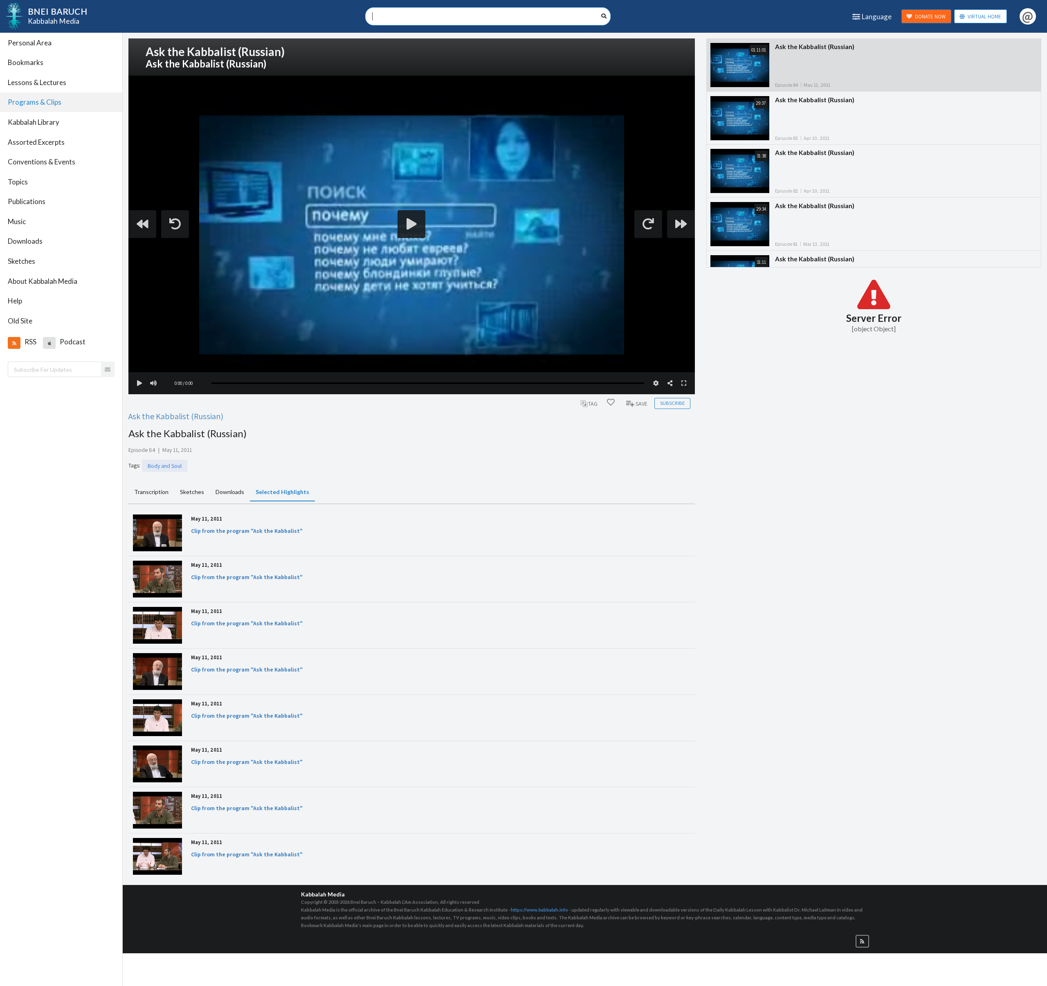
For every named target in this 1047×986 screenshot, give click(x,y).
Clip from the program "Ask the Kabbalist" (247, 531)
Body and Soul (165, 465)
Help (15, 300)
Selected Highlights (282, 491)
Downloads (25, 241)
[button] (14, 342)
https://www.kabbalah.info (539, 909)
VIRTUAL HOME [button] (984, 16)
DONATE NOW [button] (930, 16)
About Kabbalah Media (42, 281)
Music (17, 221)
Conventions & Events (41, 161)
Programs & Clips (34, 102)
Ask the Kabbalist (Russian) (175, 416)
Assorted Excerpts (36, 142)
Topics (18, 181)
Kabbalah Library (33, 122)
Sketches (21, 261)
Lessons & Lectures (37, 82)
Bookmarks (25, 62)
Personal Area (30, 42)
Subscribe (672, 403)
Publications (26, 201)
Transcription (151, 491)
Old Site (20, 321)
